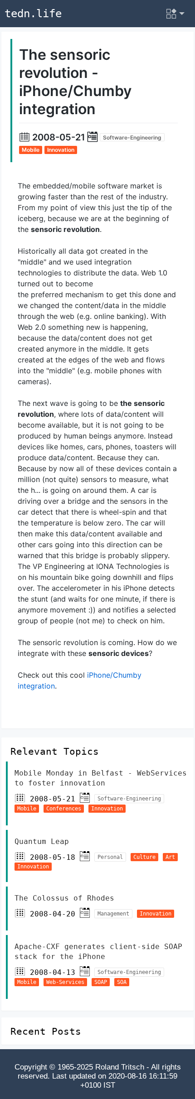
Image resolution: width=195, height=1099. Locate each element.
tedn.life (33, 13)
